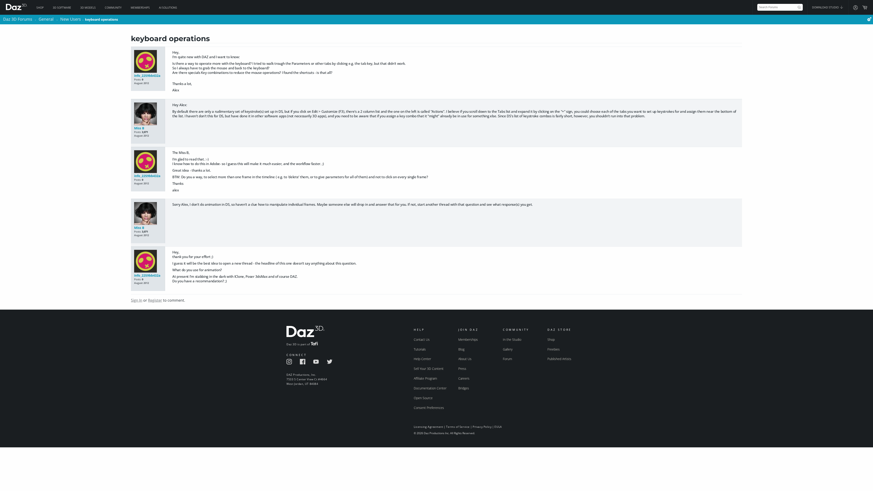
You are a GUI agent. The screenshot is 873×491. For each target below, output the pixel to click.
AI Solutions (168, 8)
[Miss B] (148, 114)
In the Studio (512, 339)
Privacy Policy (482, 427)
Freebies (553, 349)
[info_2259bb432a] (148, 61)
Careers (463, 378)
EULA (498, 427)
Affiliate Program (425, 378)
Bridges (463, 388)
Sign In (136, 300)
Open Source (423, 398)
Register (155, 300)
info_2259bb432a (147, 75)
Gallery (507, 349)
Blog (461, 349)
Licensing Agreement (428, 427)
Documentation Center (430, 388)
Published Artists (559, 359)
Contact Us (422, 339)
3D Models (88, 8)
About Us (465, 359)
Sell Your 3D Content (429, 368)
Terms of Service (458, 427)
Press (462, 368)
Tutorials (420, 349)
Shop (40, 8)
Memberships (140, 8)
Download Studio (825, 7)
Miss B (139, 128)
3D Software (62, 8)
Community (113, 8)
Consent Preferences (429, 408)
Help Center (422, 359)
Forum (507, 359)
